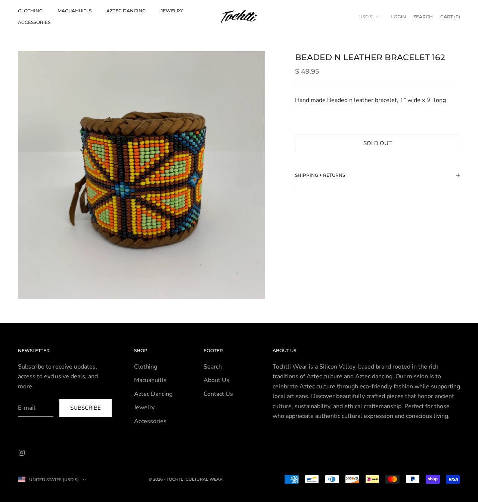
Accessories (34, 22)
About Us (216, 380)
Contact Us (218, 394)
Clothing (30, 10)
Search (213, 367)
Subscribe (85, 408)
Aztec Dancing (126, 10)
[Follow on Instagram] (21, 452)
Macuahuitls (74, 10)
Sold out (377, 143)
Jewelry (172, 10)
